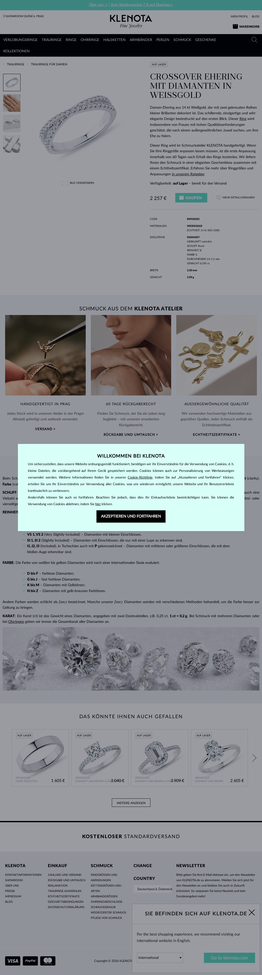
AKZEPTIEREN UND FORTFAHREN (131, 516)
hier (98, 504)
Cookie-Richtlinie (140, 477)
